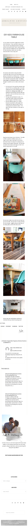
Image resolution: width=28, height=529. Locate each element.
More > (17, 447)
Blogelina (17, 523)
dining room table (16, 91)
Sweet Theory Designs (20, 522)
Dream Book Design (14, 22)
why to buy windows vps (16, 347)
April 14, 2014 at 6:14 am (15, 350)
